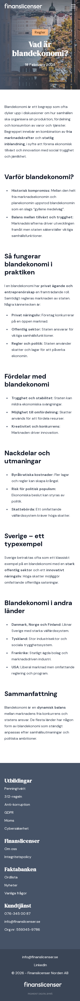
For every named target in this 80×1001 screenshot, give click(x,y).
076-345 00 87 (17, 913)
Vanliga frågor (15, 893)
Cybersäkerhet (16, 828)
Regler (40, 32)
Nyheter (11, 885)
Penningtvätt (15, 788)
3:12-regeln (13, 796)
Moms (9, 820)
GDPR (9, 812)
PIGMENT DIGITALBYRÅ (40, 993)
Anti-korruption (17, 804)
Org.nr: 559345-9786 (22, 929)
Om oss (10, 849)
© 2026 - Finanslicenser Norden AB (40, 973)
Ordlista (11, 877)
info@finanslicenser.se (22, 921)
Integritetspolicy (17, 856)
